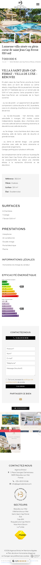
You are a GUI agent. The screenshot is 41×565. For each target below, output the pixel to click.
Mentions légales (30, 550)
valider (20, 386)
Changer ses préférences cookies (16, 556)
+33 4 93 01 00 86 (21, 481)
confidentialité (31, 560)
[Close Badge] (30, 559)
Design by (37, 556)
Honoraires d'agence (27, 553)
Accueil (4, 62)
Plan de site (12, 553)
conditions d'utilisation (6, 562)
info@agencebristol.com (22, 484)
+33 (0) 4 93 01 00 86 (21, 338)
